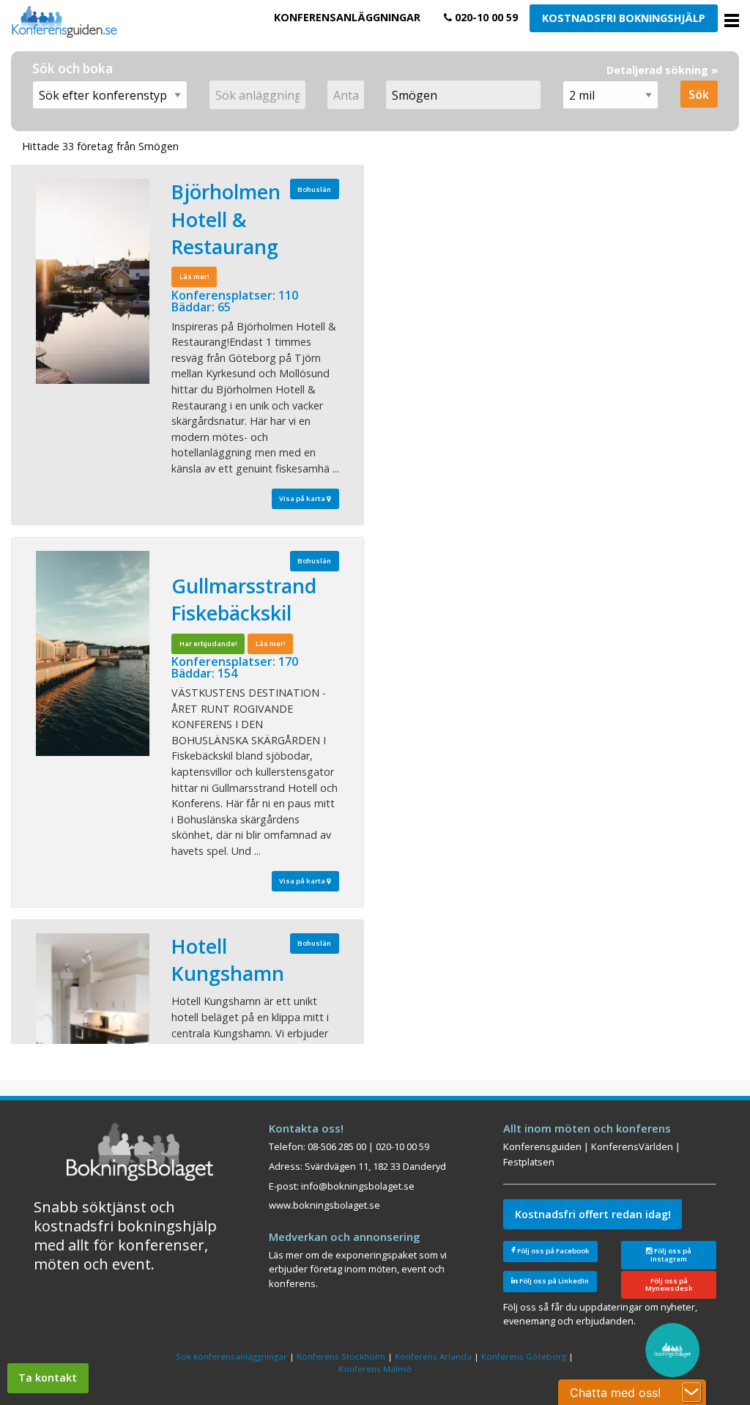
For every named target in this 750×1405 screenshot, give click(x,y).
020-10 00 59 (485, 17)
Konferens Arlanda (433, 1356)
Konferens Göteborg (523, 1356)
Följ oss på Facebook (553, 1251)
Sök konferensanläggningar (231, 1356)
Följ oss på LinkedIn (553, 1281)
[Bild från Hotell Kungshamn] (92, 1035)
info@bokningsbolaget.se (358, 1186)
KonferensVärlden (632, 1146)
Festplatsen (528, 1161)
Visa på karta (303, 498)
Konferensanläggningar (347, 17)
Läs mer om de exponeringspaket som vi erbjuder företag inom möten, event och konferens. (358, 1269)
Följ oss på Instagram (670, 1255)
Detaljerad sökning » (662, 70)
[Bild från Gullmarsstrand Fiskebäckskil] (92, 653)
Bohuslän (314, 189)
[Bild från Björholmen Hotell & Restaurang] (92, 281)
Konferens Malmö (375, 1368)
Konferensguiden (542, 1146)
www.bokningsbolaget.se (324, 1205)
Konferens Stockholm (341, 1356)
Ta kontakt (47, 1377)
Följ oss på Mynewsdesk (669, 1284)
